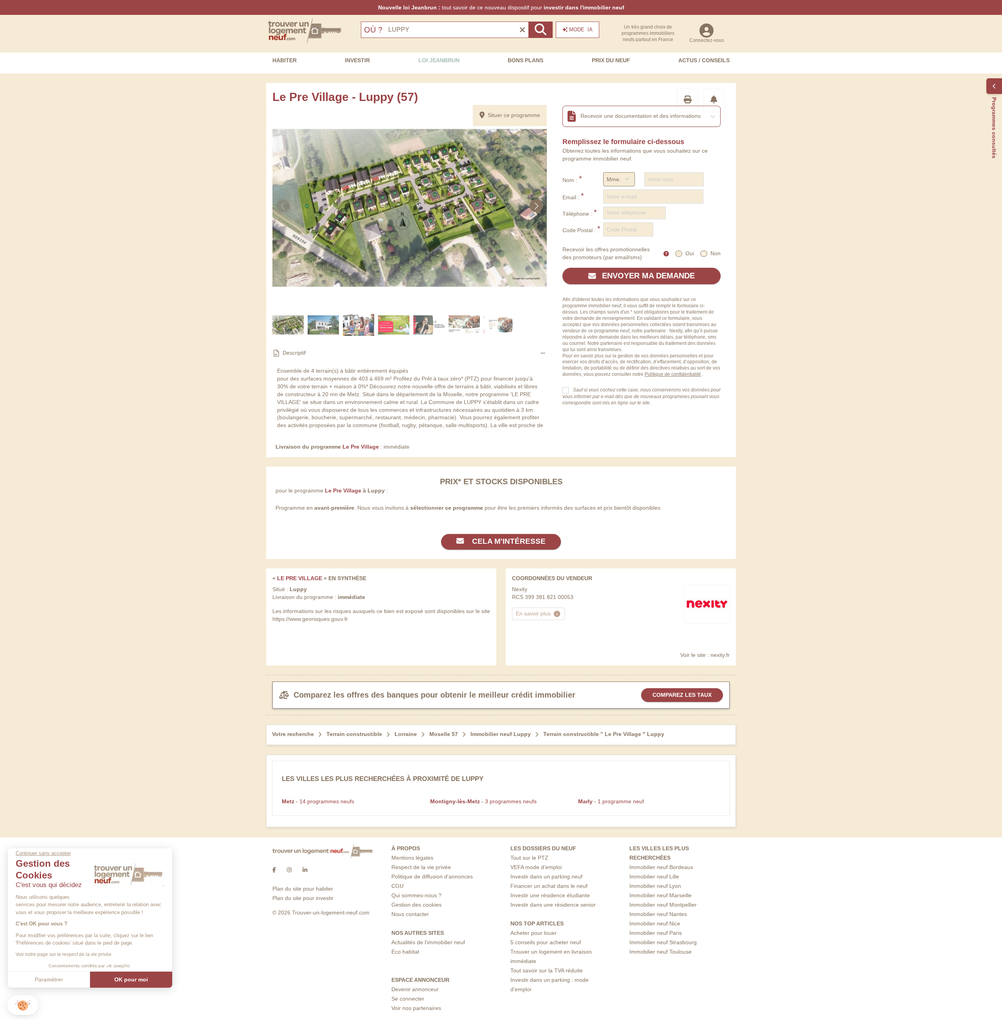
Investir (357, 60)
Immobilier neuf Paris (655, 933)
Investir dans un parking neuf (546, 876)
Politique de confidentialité (673, 374)
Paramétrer (49, 979)
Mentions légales (412, 858)
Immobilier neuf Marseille (660, 895)
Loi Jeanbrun (439, 60)
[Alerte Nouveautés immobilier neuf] (714, 100)
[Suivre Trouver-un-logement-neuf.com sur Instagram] (289, 870)
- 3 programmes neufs (483, 801)
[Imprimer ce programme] (688, 100)
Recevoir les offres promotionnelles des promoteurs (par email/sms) (606, 253)
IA (581, 29)
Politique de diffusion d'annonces (432, 876)
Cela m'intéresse (508, 541)
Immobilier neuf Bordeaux (661, 867)
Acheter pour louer (533, 933)
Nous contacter (410, 914)
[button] (22, 1005)
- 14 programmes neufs (318, 801)
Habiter (284, 60)
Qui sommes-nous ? (416, 895)
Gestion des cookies (416, 905)
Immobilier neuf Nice (654, 923)
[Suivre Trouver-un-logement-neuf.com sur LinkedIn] (305, 870)
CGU (397, 886)
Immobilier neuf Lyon (655, 886)
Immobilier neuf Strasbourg (663, 942)
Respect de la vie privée (421, 867)
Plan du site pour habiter (302, 889)
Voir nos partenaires (416, 1008)
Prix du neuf (611, 60)
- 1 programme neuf (611, 801)
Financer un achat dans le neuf (549, 886)
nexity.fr (720, 655)
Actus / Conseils (704, 60)
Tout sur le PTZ (529, 858)
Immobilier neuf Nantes (658, 914)
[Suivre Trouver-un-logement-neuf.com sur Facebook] (274, 870)
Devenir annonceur (415, 989)
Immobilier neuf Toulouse (660, 952)
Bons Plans (525, 60)
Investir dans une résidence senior (553, 905)
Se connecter (407, 999)
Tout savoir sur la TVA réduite (546, 970)
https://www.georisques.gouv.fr (310, 619)
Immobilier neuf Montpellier (663, 905)
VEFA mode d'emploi (536, 867)
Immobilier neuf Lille (654, 876)
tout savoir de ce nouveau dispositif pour (501, 7)
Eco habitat (405, 952)
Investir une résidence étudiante (550, 895)
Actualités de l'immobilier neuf (428, 942)
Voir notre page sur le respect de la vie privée (64, 954)
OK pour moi (131, 979)
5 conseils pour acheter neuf (545, 942)
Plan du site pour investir (302, 898)
